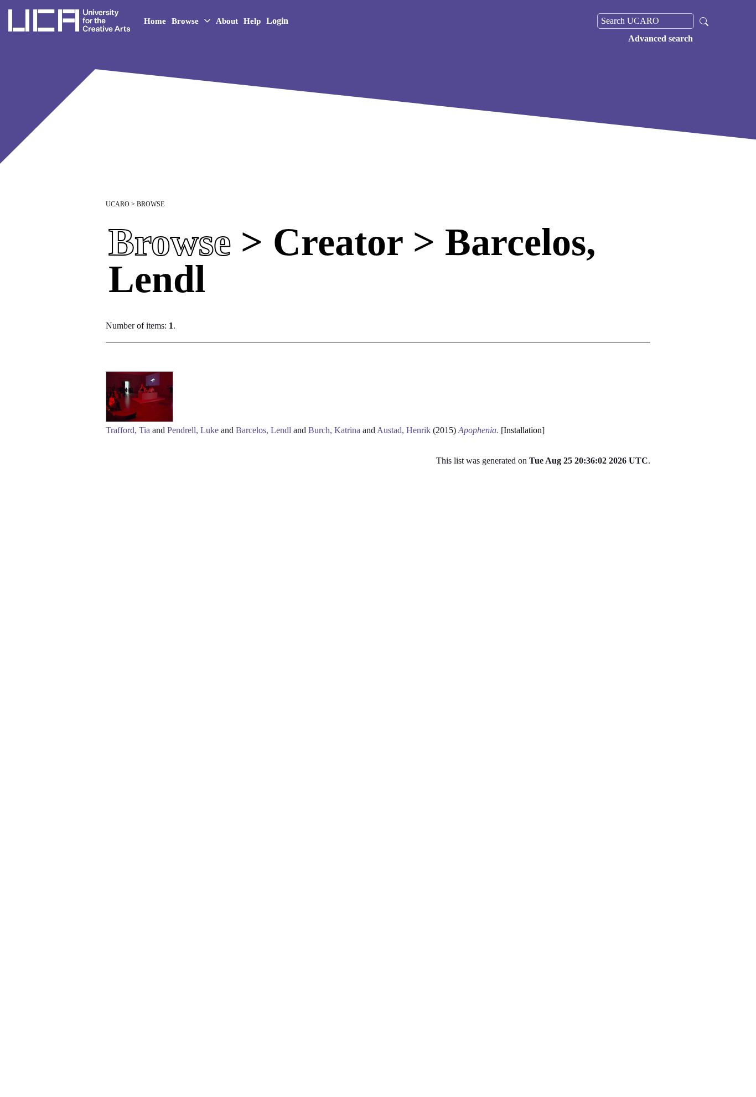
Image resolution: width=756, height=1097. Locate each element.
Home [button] (155, 21)
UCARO (118, 204)
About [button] (227, 21)
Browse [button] (185, 21)
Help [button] (252, 21)
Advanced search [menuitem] (660, 38)
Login (277, 20)
